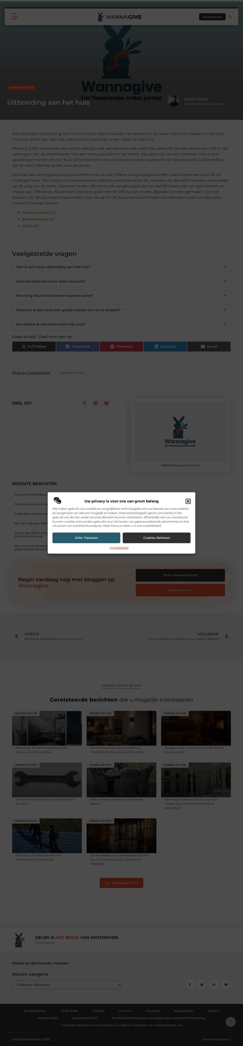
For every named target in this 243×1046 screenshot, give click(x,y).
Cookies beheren (156, 538)
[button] (188, 501)
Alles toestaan (86, 538)
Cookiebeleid (119, 548)
